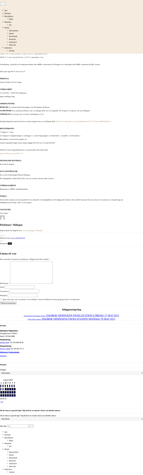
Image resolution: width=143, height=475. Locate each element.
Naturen (11, 33)
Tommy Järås (5, 348)
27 (12, 395)
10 (6, 389)
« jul (1, 402)
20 (12, 392)
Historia (6, 27)
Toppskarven (13, 42)
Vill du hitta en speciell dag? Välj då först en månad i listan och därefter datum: (28, 415)
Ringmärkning (8, 16)
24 (6, 395)
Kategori (3, 369)
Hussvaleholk (13, 36)
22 (1, 395)
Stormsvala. (12, 39)
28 (15, 395)
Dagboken (7, 13)
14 (15, 389)
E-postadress (4, 291)
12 (10, 389)
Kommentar (5, 283)
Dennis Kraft (4, 342)
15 (1, 392)
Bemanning (8, 22)
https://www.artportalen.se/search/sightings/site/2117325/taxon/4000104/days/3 (83, 121)
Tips (10, 25)
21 (15, 392)
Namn (2, 287)
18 (8, 392)
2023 (9, 243)
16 (3, 392)
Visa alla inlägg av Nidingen (33, 230)
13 (12, 389)
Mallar (11, 19)
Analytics (3, 356)
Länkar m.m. (8, 48)
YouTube (11, 50)
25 (8, 395)
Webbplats (3, 295)
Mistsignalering (14, 30)
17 (6, 392)
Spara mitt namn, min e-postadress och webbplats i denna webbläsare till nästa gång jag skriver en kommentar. (41, 299)
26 (10, 395)
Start (5, 10)
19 (10, 392)
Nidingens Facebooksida (9, 352)
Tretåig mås (12, 45)
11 (8, 389)
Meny (3, 3)
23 (3, 395)
